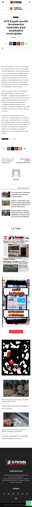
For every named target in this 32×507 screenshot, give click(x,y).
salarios (14, 139)
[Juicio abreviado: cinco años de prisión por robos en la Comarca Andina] (6, 194)
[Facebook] (10, 43)
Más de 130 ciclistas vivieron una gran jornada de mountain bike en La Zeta (15, 400)
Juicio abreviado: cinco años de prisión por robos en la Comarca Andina (20, 194)
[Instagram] (8, 493)
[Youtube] (16, 498)
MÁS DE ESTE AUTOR (23, 188)
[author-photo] (16, 177)
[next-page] (5, 221)
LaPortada (13, 37)
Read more (9, 409)
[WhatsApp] (22, 43)
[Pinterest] (18, 43)
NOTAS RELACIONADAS (9, 188)
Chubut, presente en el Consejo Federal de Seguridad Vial (8, 160)
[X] (14, 43)
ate (10, 139)
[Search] (29, 2)
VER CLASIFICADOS (16, 331)
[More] (26, 43)
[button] (3, 2)
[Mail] (13, 494)
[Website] (22, 494)
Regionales (8, 14)
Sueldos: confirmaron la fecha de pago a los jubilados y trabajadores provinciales (14, 430)
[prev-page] (3, 221)
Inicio (3, 14)
